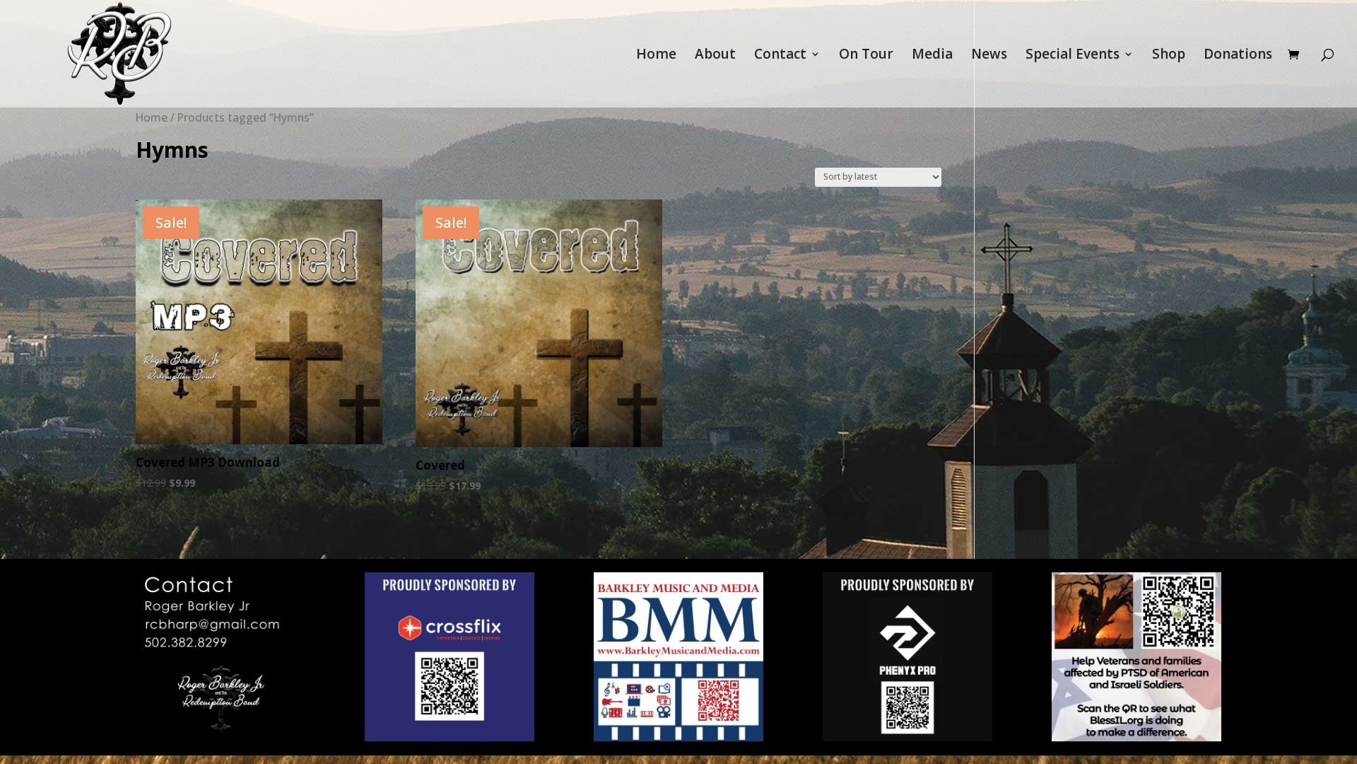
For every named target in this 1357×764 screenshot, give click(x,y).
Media (932, 56)
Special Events (1073, 56)
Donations (1238, 56)
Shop (1168, 56)
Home (656, 56)
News (989, 56)
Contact (780, 56)
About (715, 56)
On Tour (866, 56)
